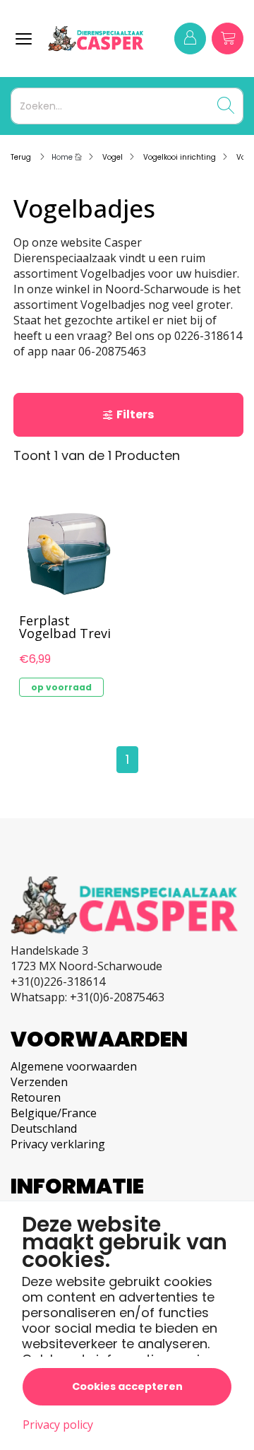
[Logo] (97, 38)
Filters (135, 414)
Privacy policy (58, 1424)
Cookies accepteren (127, 1386)
